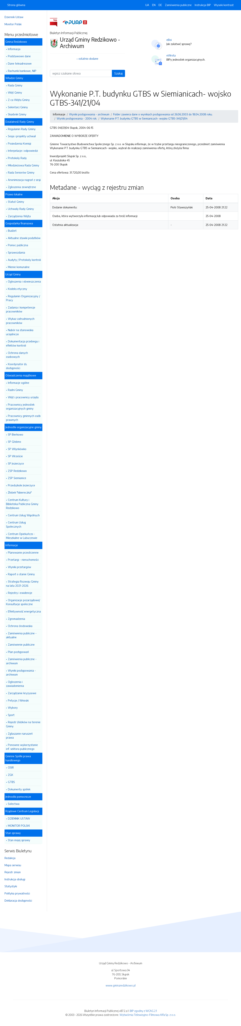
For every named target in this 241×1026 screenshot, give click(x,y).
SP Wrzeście (15, 456)
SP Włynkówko (17, 449)
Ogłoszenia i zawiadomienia (15, 684)
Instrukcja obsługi (15, 879)
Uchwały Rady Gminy (21, 208)
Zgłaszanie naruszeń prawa (19, 735)
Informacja (14, 49)
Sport (11, 715)
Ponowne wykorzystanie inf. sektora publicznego (22, 747)
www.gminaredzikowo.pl (121, 985)
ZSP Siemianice (17, 478)
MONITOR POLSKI (19, 825)
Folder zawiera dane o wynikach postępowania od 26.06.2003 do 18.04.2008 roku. (163, 114)
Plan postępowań (18, 652)
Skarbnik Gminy (17, 114)
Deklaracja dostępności (18, 900)
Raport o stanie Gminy (21, 574)
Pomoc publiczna (18, 245)
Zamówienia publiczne (178, 5)
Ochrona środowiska (20, 626)
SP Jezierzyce (16, 463)
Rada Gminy (15, 85)
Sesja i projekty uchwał (22, 136)
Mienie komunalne (19, 267)
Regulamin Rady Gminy (22, 129)
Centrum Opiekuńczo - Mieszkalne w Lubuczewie (21, 536)
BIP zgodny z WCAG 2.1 (143, 1010)
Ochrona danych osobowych (17, 355)
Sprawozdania (16, 252)
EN (154, 5)
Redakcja (10, 858)
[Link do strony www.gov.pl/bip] (56, 22)
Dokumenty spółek (19, 789)
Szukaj (118, 73)
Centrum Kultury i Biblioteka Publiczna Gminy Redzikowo (22, 504)
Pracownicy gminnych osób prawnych (23, 418)
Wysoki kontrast (224, 5)
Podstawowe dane (19, 56)
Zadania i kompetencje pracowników (20, 309)
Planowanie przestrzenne (23, 552)
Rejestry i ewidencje (20, 592)
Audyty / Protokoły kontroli (24, 259)
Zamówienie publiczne (21, 644)
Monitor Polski (13, 24)
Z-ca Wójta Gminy (19, 99)
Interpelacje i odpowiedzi (23, 150)
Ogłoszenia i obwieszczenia (24, 281)
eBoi (169, 39)
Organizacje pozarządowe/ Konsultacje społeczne (23, 602)
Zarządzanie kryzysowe (22, 693)
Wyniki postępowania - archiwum (21, 672)
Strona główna (16, 5)
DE (160, 5)
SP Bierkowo (15, 434)
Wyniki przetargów (19, 567)
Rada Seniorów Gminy (21, 172)
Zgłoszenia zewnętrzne (22, 187)
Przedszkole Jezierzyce (21, 485)
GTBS (11, 782)
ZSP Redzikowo (17, 470)
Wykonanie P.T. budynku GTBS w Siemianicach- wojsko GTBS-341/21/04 (144, 118)
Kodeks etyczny (17, 288)
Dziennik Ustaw (14, 17)
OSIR (11, 767)
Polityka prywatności (17, 893)
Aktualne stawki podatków (24, 238)
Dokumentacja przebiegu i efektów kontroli (22, 343)
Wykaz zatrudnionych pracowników (20, 320)
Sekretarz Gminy (18, 107)
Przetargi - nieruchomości (23, 559)
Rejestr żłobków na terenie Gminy (23, 724)
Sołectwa (13, 803)
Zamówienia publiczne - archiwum (21, 661)
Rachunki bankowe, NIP (22, 70)
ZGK (10, 774)
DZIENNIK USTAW (19, 818)
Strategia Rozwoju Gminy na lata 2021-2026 (22, 583)
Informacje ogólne (18, 382)
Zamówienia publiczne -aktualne (21, 635)
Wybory (13, 707)
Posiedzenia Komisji (19, 143)
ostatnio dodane (88, 58)
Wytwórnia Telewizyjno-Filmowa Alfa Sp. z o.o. (148, 1014)
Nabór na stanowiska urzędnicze (19, 332)
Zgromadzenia (16, 618)
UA (147, 5)
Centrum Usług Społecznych (16, 524)
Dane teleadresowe (20, 63)
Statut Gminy (16, 201)
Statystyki (11, 886)
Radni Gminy (15, 390)
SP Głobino (14, 441)
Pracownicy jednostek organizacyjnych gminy (20, 406)
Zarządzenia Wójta (19, 216)
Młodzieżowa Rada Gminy (23, 165)
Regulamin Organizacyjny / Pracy (23, 298)
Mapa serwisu (13, 865)
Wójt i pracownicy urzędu (23, 397)
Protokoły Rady (17, 158)
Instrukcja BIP (203, 5)
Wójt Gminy (15, 92)
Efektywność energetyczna (24, 611)
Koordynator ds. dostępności (16, 366)
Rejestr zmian (13, 872)
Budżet (12, 230)
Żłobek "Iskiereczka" (20, 492)
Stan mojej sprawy (19, 840)
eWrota (171, 55)
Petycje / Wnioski (18, 700)
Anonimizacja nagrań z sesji (24, 179)
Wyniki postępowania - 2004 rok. (77, 118)
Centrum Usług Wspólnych (24, 515)
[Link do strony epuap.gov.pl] (75, 22)
